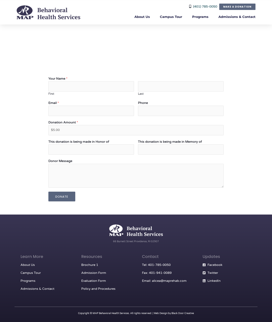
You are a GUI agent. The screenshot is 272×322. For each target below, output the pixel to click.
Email (53, 103)
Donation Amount (63, 122)
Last (141, 94)
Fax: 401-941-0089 (157, 273)
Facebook (214, 265)
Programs (200, 17)
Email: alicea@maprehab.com (164, 281)
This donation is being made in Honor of (78, 142)
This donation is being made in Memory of (170, 142)
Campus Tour (171, 17)
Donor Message (60, 161)
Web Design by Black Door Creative (174, 313)
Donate (61, 196)
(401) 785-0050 (205, 7)
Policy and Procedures (98, 289)
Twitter (212, 273)
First (51, 94)
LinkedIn (214, 281)
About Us (142, 17)
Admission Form (93, 273)
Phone (143, 103)
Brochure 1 (89, 265)
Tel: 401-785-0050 (156, 265)
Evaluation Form (93, 281)
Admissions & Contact (236, 17)
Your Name (58, 79)
